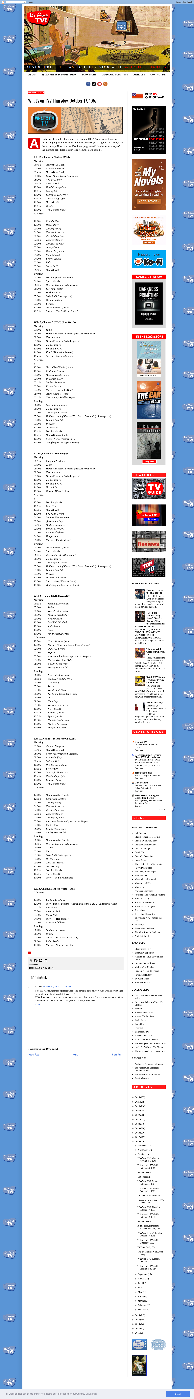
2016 (137, 1141)
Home (75, 1054)
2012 (137, 1328)
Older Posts (117, 1054)
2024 (137, 1106)
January (141, 1309)
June (140, 1287)
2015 (137, 1315)
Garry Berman (141, 860)
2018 (137, 1133)
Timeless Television (143, 1035)
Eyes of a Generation (144, 856)
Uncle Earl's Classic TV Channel (149, 1047)
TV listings (49, 967)
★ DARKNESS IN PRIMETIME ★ (59, 74)
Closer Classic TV (143, 949)
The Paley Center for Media (147, 1074)
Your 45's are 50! (142, 982)
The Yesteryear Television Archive (150, 1043)
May (140, 1292)
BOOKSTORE (89, 74)
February (142, 1305)
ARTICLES (139, 74)
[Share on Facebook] (35, 961)
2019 (137, 1128)
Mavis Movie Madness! (145, 879)
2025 (137, 1102)
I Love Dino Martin (143, 868)
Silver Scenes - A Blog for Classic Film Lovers (147, 796)
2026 (137, 1097)
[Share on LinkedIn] (45, 961)
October (142, 1154)
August (141, 1278)
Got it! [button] (178, 1394)
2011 (137, 1333)
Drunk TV (139, 852)
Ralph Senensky (142, 898)
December (143, 1145)
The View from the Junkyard (147, 932)
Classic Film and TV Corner (147, 837)
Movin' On (139, 887)
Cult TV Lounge (142, 848)
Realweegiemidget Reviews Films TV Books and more (148, 756)
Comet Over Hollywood (146, 844)
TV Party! (139, 924)
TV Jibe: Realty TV (146, 1247)
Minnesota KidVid (143, 883)
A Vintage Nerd (142, 936)
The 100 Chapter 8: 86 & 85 (147, 775)
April (140, 1296)
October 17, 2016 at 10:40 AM (57, 986)
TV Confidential (142, 978)
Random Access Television (147, 971)
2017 (137, 1137)
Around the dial (144, 1172)
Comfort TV (141, 742)
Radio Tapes (140, 1020)
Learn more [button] (91, 1394)
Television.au (141, 910)
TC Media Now (142, 1032)
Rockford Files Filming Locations (150, 895)
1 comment (33, 964)
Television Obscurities (145, 914)
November (143, 1150)
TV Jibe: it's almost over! (148, 1195)
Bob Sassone (140, 833)
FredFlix (138, 1008)
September (143, 1274)
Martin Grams (141, 875)
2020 (137, 1124)
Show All (162, 810)
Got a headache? (144, 1177)
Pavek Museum (142, 1078)
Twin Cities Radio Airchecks (147, 1039)
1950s (37, 967)
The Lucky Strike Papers (146, 871)
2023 (137, 1110)
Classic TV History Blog (146, 840)
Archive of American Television (149, 1064)
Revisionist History (143, 975)
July (140, 1283)
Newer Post (34, 1054)
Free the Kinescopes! (144, 1012)
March (141, 1301)
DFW (42, 967)
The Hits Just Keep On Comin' (148, 864)
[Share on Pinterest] (40, 961)
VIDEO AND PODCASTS (115, 74)
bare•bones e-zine (143, 773)
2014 (137, 1319)
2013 (137, 1324)
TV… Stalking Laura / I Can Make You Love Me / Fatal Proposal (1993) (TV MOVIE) (148, 763)
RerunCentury (141, 1024)
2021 (137, 1119)
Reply (37, 1004)
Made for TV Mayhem (145, 967)
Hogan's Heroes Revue (145, 963)
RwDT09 (139, 1028)
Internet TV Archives (144, 1016)
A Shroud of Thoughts (145, 906)
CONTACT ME (158, 74)
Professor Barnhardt (144, 891)
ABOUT (32, 74)
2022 (137, 1115)
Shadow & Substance (144, 902)
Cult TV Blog (141, 782)
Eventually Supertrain (144, 953)
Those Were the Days (144, 928)
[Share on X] (31, 961)
